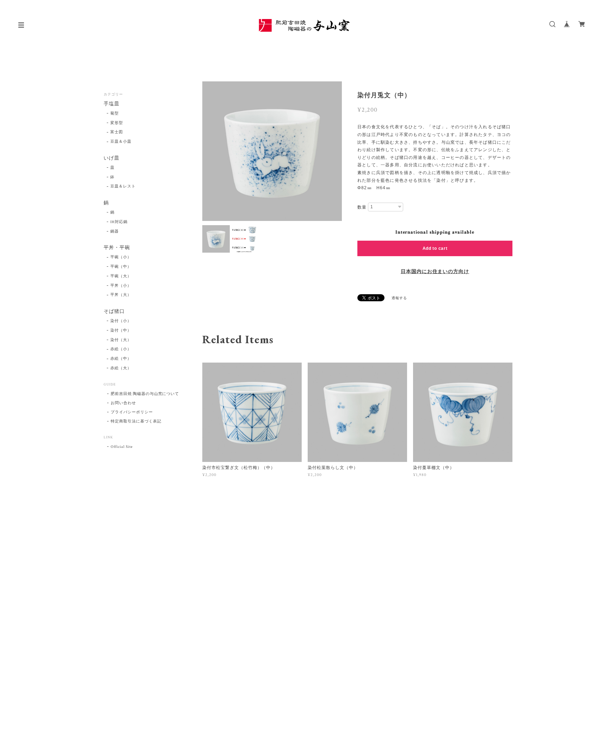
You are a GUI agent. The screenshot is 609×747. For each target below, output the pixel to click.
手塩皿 (111, 104)
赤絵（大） (120, 368)
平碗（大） (120, 276)
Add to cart (435, 248)
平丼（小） (120, 285)
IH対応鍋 (119, 222)
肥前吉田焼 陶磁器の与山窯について (145, 393)
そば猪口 (114, 312)
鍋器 (114, 231)
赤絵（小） (120, 349)
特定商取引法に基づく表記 (136, 421)
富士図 (116, 132)
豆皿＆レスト (123, 186)
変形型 (116, 123)
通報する (399, 298)
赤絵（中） (120, 358)
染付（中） (120, 330)
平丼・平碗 (117, 248)
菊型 (114, 113)
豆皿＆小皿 (120, 141)
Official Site (122, 446)
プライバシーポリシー (132, 412)
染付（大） (120, 340)
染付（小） (120, 321)
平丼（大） (120, 294)
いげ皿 (111, 158)
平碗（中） (120, 266)
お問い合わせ (123, 403)
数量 (362, 207)
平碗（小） (120, 257)
